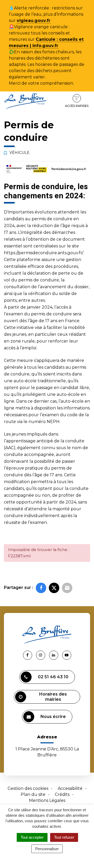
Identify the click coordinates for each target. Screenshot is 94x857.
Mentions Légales (47, 800)
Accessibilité (70, 788)
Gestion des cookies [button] (28, 788)
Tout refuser (64, 837)
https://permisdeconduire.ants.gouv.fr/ (43, 252)
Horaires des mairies (53, 697)
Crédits (62, 794)
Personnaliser (47, 849)
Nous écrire (53, 716)
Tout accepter (32, 837)
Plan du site (33, 794)
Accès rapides (77, 106)
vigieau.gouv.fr (33, 20)
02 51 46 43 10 (53, 676)
